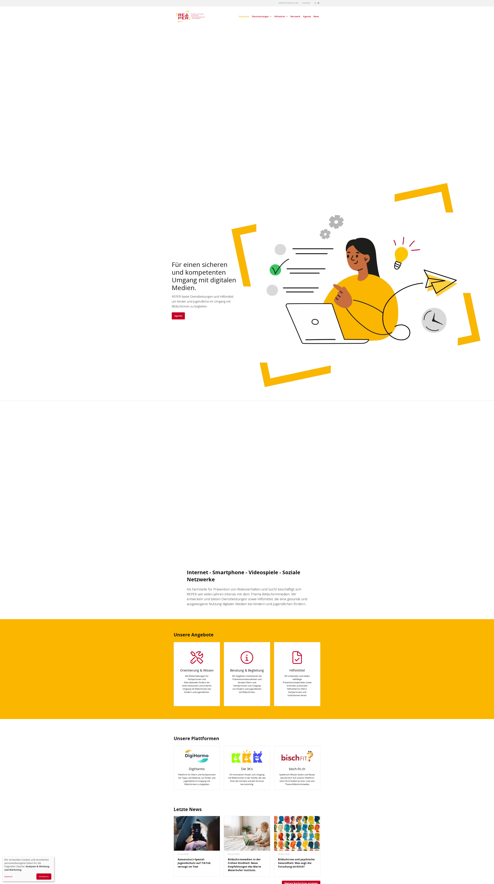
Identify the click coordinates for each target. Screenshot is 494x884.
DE (315, 3)
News (316, 16)
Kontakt (307, 3)
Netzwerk (295, 16)
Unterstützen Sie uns (288, 3)
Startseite (244, 16)
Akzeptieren (44, 876)
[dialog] (28, 868)
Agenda (307, 16)
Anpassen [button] (8, 876)
